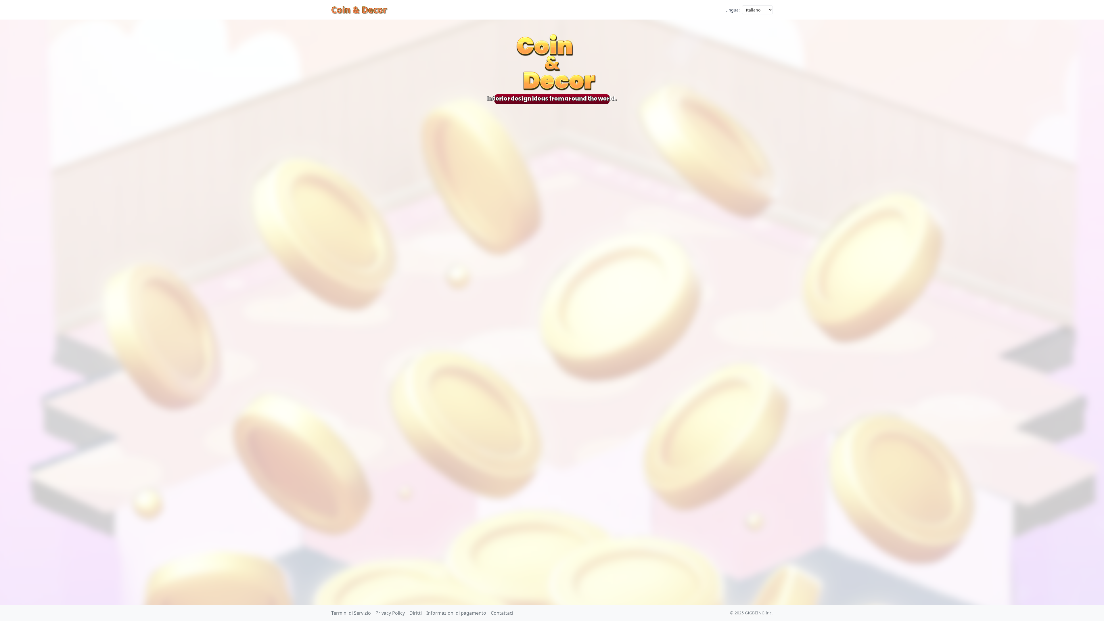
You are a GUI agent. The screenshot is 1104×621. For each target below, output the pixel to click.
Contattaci (502, 613)
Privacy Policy (390, 613)
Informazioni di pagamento (456, 613)
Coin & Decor (359, 10)
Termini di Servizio (351, 613)
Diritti (415, 613)
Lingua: (732, 10)
